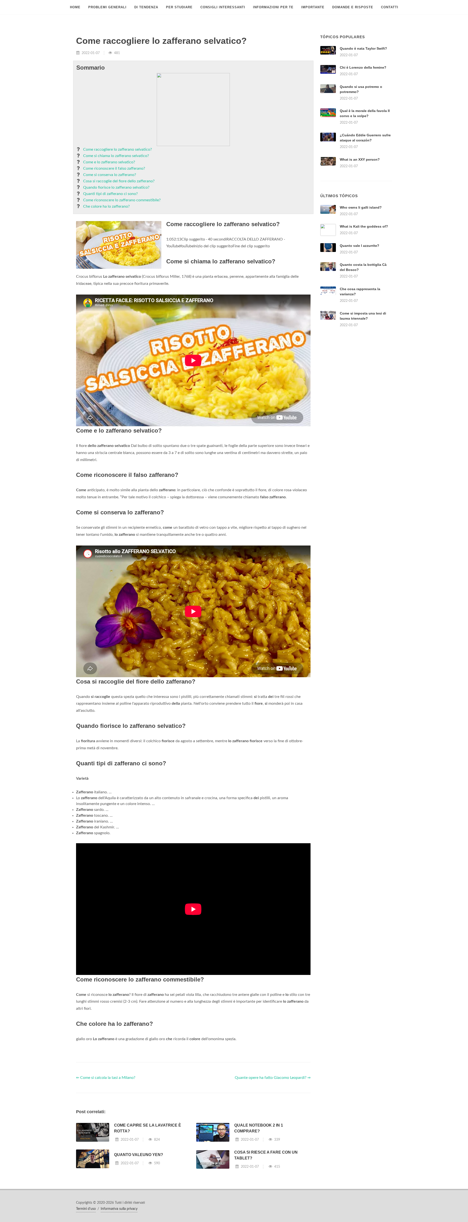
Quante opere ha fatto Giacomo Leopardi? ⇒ (273, 1078)
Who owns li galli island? (361, 207)
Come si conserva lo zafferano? (109, 175)
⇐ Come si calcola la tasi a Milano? (105, 1078)
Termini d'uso (86, 1209)
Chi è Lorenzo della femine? (363, 67)
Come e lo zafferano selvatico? (109, 162)
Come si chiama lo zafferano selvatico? (116, 156)
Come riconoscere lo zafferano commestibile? (122, 200)
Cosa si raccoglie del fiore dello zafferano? (119, 181)
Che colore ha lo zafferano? (106, 206)
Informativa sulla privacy (119, 1209)
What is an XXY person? (360, 159)
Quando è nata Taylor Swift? (363, 48)
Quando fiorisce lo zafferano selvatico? (116, 187)
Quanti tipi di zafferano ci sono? (110, 194)
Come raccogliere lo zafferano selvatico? (117, 149)
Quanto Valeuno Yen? (138, 1155)
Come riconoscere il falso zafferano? (114, 168)
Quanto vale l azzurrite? (359, 246)
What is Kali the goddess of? (364, 226)
